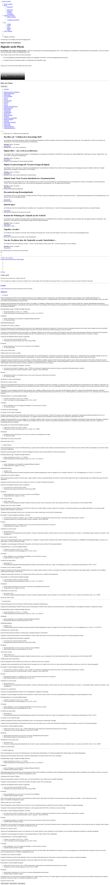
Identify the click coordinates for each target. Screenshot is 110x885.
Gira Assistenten (8, 96)
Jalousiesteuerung (8, 108)
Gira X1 (6, 105)
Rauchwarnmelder (8, 119)
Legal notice (10, 14)
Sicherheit (6, 121)
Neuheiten (6, 116)
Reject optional (4, 883)
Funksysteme (7, 95)
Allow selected (13, 883)
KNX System (7, 109)
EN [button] (5, 22)
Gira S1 (6, 103)
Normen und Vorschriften (10, 118)
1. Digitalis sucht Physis (13, 20)
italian (8, 29)
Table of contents (11, 17)
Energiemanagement (9, 93)
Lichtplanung (7, 110)
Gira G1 (6, 99)
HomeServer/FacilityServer (11, 106)
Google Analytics (7, 445)
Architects (9, 12)
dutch (8, 27)
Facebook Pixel (6, 601)
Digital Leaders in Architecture (11, 92)
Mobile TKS (7, 113)
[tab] (55, 285)
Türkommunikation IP (9, 128)
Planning (9, 11)
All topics (6, 89)
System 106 (7, 123)
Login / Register (8, 31)
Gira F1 (6, 98)
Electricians (10, 9)
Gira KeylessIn (8, 100)
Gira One (6, 102)
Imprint (2, 259)
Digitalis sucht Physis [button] (9, 15)
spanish (9, 28)
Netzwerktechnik (8, 115)
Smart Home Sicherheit (10, 122)
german (9, 24)
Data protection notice (10, 259)
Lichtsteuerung (7, 112)
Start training (7, 146)
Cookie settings (20, 259)
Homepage (10, 7)
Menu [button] (5, 5)
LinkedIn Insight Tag (8, 750)
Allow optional (21, 883)
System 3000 (7, 125)
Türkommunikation (9, 126)
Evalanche (5, 295)
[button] (3, 285)
